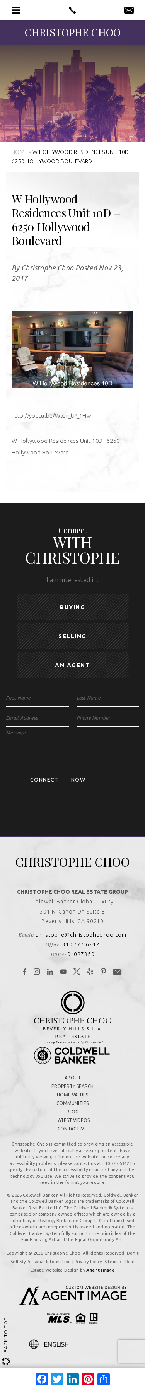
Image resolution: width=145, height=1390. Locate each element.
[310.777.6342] (72, 10)
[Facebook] (25, 972)
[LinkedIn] (50, 972)
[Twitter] (76, 972)
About (73, 1077)
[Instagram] (37, 972)
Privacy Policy (88, 1261)
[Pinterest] (103, 972)
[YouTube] (63, 972)
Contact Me (72, 1128)
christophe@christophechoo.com (80, 935)
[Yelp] (90, 972)
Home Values (72, 1094)
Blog (72, 1111)
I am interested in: (72, 580)
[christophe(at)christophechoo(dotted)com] (129, 10)
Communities (72, 1103)
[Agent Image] (73, 1302)
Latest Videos (73, 1120)
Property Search (72, 1086)
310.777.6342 (80, 944)
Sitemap (113, 1261)
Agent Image (100, 1270)
